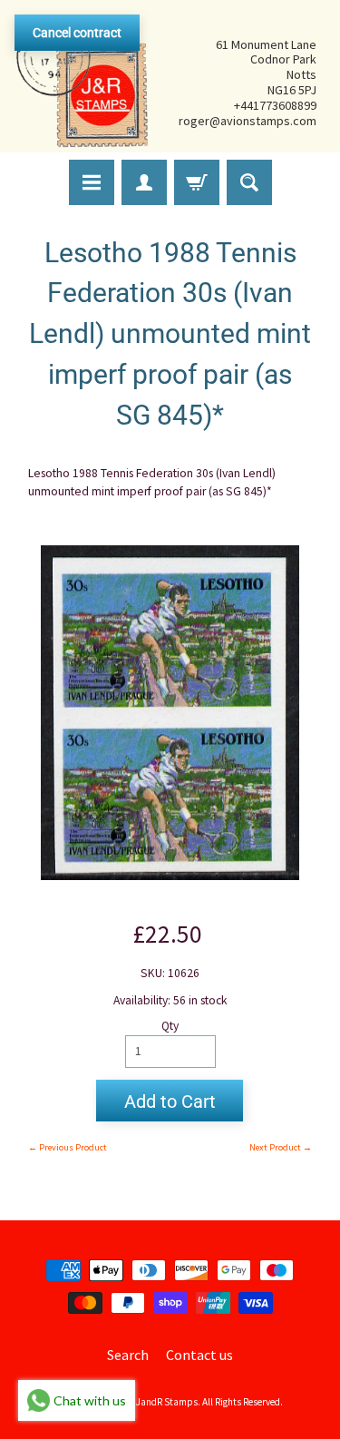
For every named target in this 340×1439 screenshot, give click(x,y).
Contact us (199, 1355)
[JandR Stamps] (83, 83)
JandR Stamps (167, 1401)
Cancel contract (77, 32)
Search (128, 1355)
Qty (170, 1025)
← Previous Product (67, 1147)
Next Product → (280, 1147)
